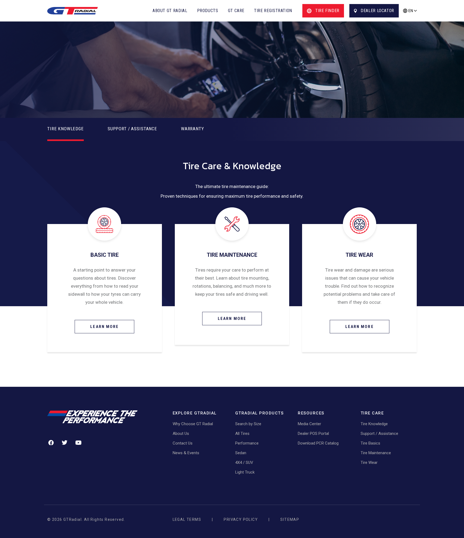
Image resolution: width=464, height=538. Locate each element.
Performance (247, 443)
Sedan (240, 452)
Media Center (309, 423)
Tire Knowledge (374, 423)
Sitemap (289, 519)
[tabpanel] (232, 223)
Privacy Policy (241, 519)
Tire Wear (369, 462)
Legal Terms (187, 519)
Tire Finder (327, 10)
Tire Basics (370, 443)
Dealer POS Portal (313, 433)
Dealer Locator (377, 10)
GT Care (236, 10)
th (410, 19)
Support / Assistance (379, 433)
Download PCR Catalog (318, 443)
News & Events (186, 452)
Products (207, 10)
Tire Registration (273, 10)
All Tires (242, 433)
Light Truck (245, 472)
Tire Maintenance (376, 452)
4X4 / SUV (244, 462)
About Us (181, 433)
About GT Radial (170, 10)
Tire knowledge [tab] (65, 128)
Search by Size (248, 423)
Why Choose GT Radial (193, 423)
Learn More (104, 326)
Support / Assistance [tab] (132, 128)
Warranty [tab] (192, 128)
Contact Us (183, 443)
